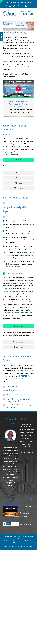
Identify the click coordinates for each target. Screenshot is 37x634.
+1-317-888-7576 (10, 2)
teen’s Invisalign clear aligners (16, 313)
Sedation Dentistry (26, 444)
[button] (18, 203)
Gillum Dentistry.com (18, 536)
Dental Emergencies (26, 441)
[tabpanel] (18, 167)
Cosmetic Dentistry (26, 447)
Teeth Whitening (26, 438)
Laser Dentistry (26, 450)
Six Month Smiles (26, 435)
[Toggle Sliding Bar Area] (1, 1)
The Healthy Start (26, 427)
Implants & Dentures (26, 453)
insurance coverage (21, 371)
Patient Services (26, 424)
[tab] (18, 160)
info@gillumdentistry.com (24, 2)
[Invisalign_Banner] (18, 23)
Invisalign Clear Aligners (26, 430)
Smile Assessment (15, 74)
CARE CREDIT (24, 376)
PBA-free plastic (26, 138)
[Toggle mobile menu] (33, 19)
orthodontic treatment (10, 291)
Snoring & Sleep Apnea (26, 433)
